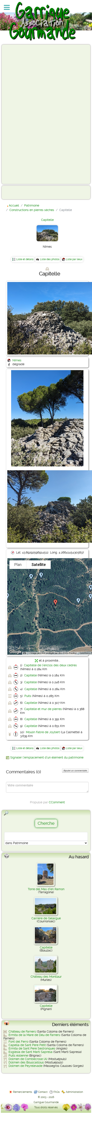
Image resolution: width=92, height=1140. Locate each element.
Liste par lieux (74, 259)
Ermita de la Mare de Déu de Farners (34, 1035)
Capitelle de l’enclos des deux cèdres (50, 665)
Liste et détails (25, 259)
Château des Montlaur (46, 976)
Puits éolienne (18, 1055)
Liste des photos (49, 259)
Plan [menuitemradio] (18, 564)
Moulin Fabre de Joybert (43, 732)
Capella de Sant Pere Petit (27, 1045)
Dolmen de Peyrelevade (25, 1066)
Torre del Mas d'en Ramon (46, 889)
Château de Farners (22, 1031)
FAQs (56, 1091)
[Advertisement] (20, 114)
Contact (42, 1091)
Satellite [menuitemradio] (38, 564)
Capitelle (47, 220)
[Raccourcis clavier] (24, 653)
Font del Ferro (18, 1041)
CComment (57, 802)
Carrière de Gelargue (46, 918)
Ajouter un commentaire (75, 770)
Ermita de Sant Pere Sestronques (32, 1048)
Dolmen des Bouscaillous (26, 1062)
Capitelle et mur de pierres (43, 709)
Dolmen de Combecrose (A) (28, 1059)
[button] (7, 596)
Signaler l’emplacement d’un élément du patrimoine (46, 757)
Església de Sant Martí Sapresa (30, 1052)
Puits (27, 696)
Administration (74, 1091)
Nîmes (16, 360)
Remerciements (22, 1091)
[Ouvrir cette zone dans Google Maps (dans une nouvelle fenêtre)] (15, 652)
